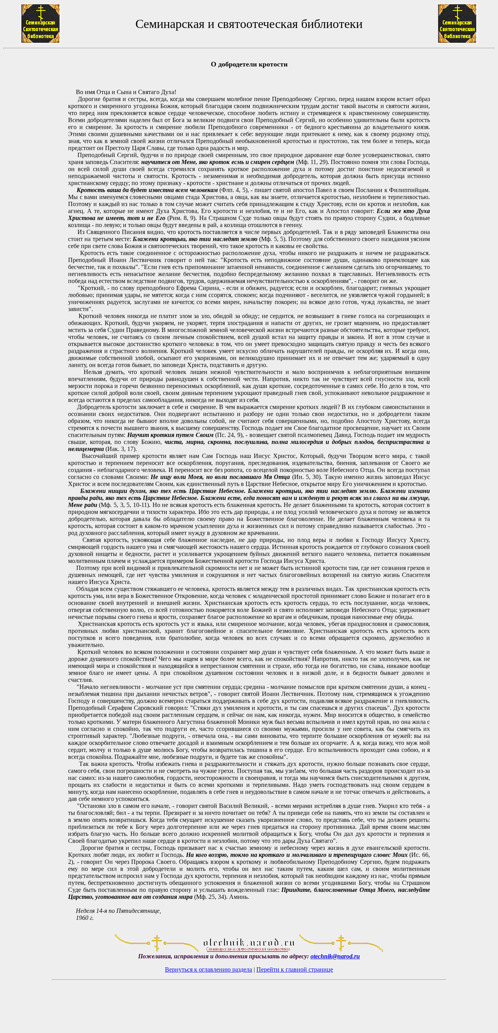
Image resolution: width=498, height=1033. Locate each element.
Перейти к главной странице (294, 969)
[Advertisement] (35, 491)
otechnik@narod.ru (335, 956)
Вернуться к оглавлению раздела (208, 969)
